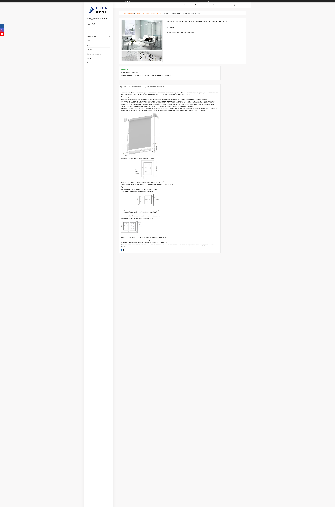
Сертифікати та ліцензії (94, 54)
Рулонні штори (139, 13)
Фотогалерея (91, 32)
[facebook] (121, 250)
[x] (123, 250)
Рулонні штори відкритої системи (154, 13)
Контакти (225, 5)
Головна (187, 5)
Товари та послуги (92, 36)
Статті (89, 45)
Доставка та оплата (93, 63)
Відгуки (89, 58)
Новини (89, 40)
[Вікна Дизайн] (98, 10)
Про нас (89, 49)
